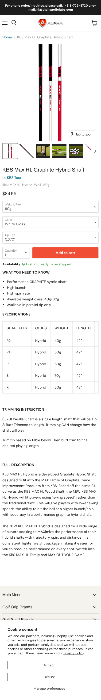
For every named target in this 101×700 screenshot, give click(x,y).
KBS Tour (14, 177)
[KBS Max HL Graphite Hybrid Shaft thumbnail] (10, 151)
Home (7, 37)
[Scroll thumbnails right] (94, 151)
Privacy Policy (73, 653)
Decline (49, 677)
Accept (49, 665)
